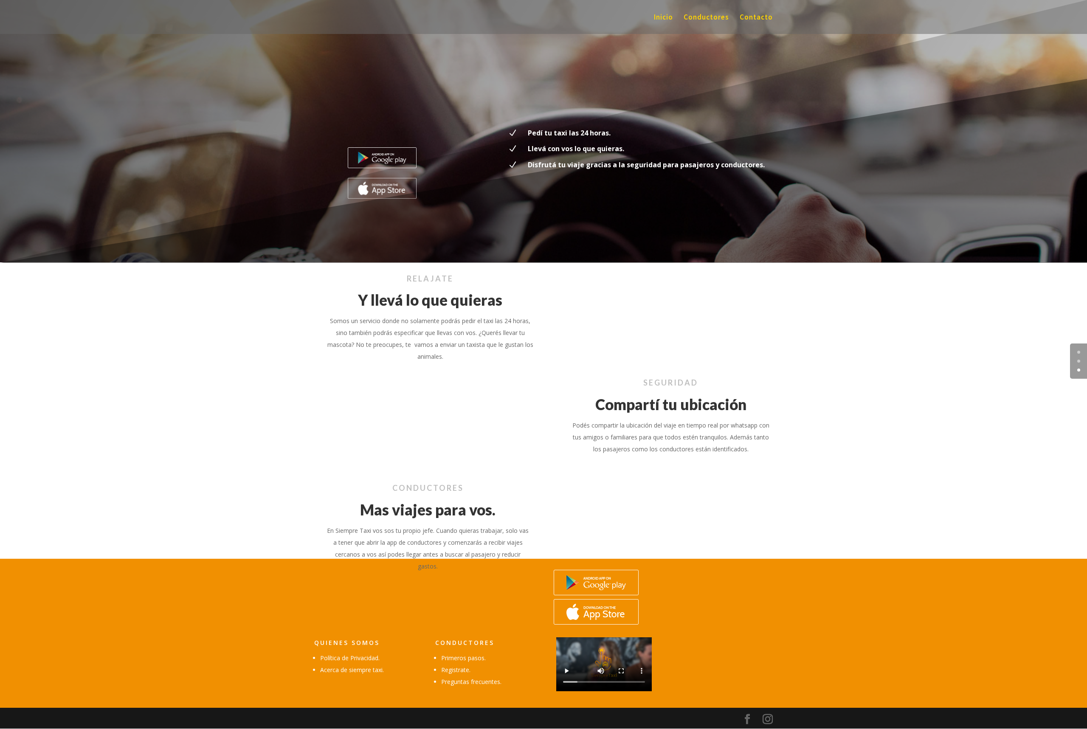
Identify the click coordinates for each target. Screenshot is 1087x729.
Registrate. (455, 670)
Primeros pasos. (463, 658)
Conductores (706, 18)
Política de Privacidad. (350, 658)
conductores (464, 643)
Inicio (663, 18)
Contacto (756, 18)
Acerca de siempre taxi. (352, 670)
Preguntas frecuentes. (471, 682)
